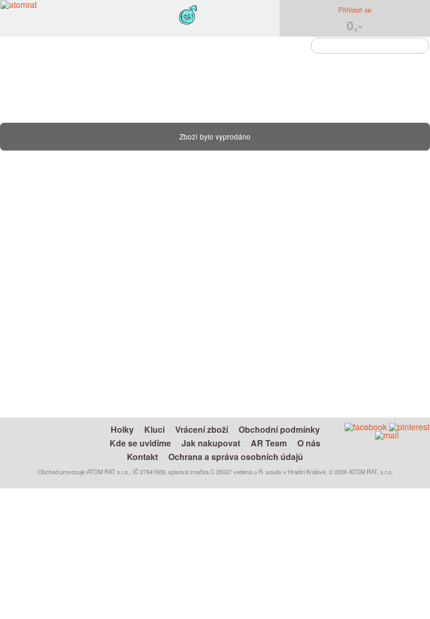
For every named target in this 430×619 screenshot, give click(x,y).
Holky (122, 429)
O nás (308, 443)
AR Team (269, 443)
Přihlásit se (354, 10)
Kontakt (142, 457)
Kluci (154, 429)
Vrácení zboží (201, 429)
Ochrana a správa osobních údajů (235, 457)
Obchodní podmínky (279, 429)
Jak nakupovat (210, 443)
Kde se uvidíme (140, 443)
